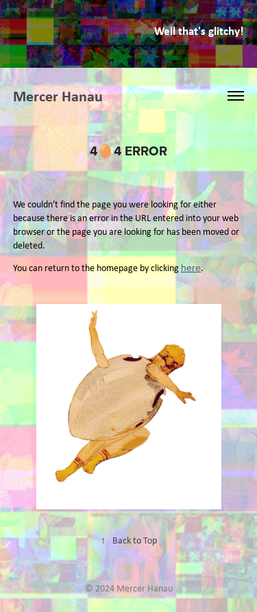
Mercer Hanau (58, 96)
